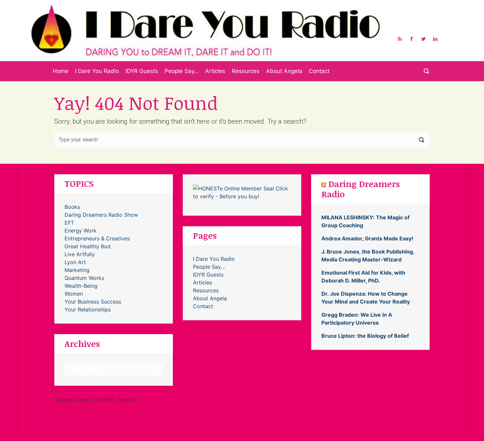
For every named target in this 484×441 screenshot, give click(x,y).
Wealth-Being (81, 285)
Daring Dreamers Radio (360, 189)
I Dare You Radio (97, 71)
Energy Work (80, 230)
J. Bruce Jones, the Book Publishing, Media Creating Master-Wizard (367, 255)
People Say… (182, 71)
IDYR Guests (141, 71)
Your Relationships (88, 309)
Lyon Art (75, 262)
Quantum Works (84, 278)
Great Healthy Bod (88, 246)
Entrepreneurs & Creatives (97, 238)
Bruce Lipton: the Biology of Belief (365, 335)
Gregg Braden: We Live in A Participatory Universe (356, 318)
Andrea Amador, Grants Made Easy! (367, 238)
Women (74, 293)
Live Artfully (80, 254)
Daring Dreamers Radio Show (101, 214)
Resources (245, 71)
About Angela (284, 71)
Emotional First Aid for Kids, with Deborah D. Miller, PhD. (363, 276)
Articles (215, 71)
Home (60, 71)
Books (72, 207)
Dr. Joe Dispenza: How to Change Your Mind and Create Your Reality (365, 297)
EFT (69, 222)
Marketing (77, 270)
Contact (319, 71)
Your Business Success (93, 301)
